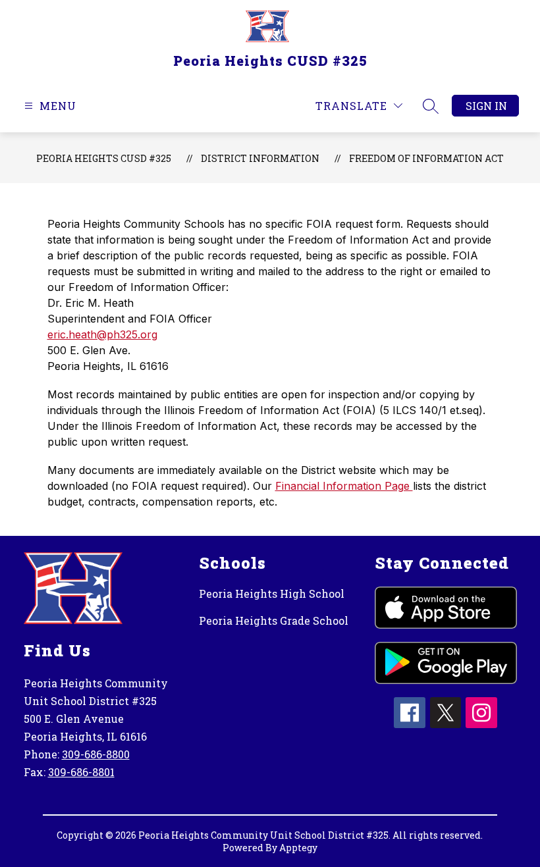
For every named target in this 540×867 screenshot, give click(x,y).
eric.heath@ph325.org (102, 334)
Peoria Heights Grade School (273, 620)
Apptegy (298, 847)
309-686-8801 (81, 772)
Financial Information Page (344, 485)
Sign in (486, 106)
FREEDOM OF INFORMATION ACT (426, 158)
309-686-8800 (96, 754)
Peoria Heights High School (271, 593)
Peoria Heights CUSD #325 (103, 158)
